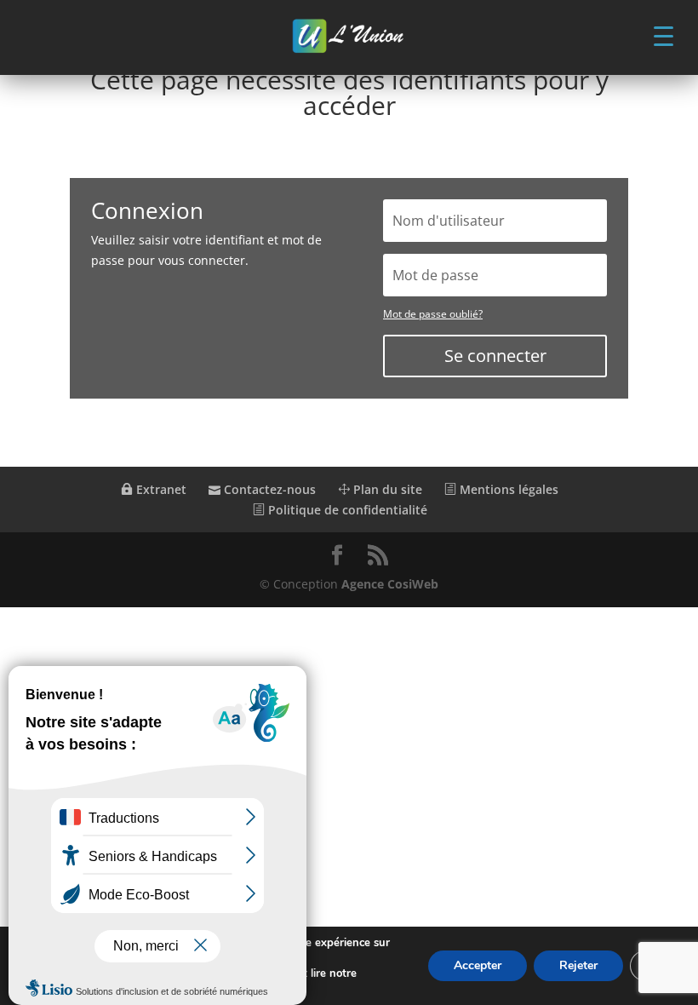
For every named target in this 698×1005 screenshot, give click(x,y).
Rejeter (578, 965)
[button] (663, 35)
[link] (349, 37)
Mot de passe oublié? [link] (433, 314)
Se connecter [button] (495, 355)
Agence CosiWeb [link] (389, 584)
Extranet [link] (159, 489)
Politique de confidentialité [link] (346, 510)
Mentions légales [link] (507, 489)
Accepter (477, 965)
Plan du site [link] (386, 489)
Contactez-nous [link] (268, 489)
